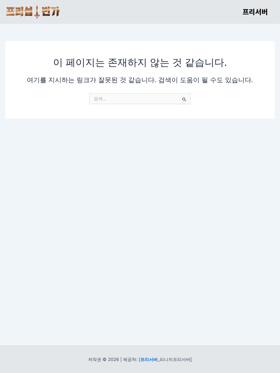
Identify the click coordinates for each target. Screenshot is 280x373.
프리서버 (255, 11)
